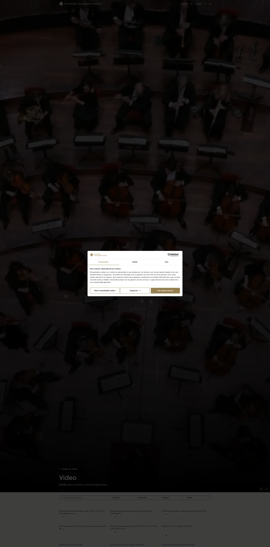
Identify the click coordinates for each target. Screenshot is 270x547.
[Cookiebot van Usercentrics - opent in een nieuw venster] (171, 254)
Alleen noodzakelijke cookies (104, 290)
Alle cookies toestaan (165, 290)
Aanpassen (134, 290)
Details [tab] (135, 262)
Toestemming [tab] (103, 262)
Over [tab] (166, 262)
